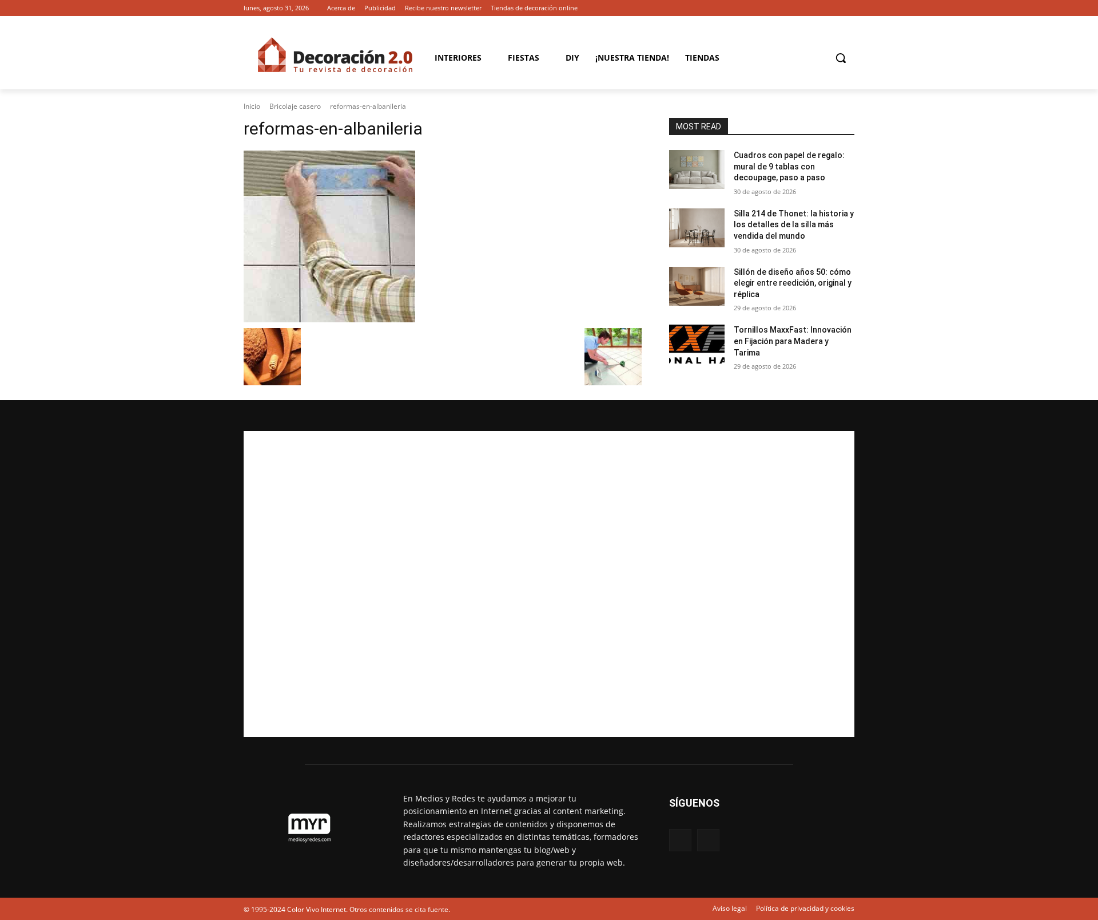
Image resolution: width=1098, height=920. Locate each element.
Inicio (252, 106)
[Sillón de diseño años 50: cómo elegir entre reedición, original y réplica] (697, 286)
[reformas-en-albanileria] (443, 236)
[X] (847, 8)
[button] (840, 58)
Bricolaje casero (295, 106)
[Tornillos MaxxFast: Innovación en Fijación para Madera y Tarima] (697, 344)
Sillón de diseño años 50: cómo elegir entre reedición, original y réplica (793, 283)
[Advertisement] (549, 584)
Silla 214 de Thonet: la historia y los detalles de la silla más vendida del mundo (794, 224)
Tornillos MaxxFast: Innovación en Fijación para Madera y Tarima (793, 341)
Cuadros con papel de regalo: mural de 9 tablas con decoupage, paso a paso (789, 166)
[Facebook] (831, 8)
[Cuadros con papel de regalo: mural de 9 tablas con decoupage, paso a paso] (697, 169)
